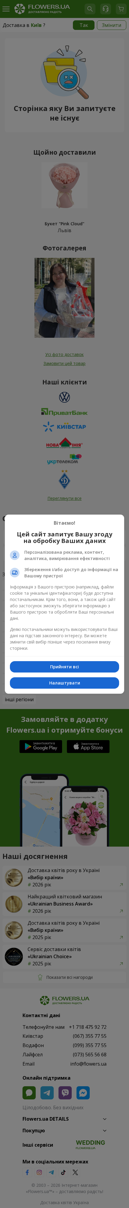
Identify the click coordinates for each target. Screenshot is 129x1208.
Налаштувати (64, 683)
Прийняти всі (64, 667)
